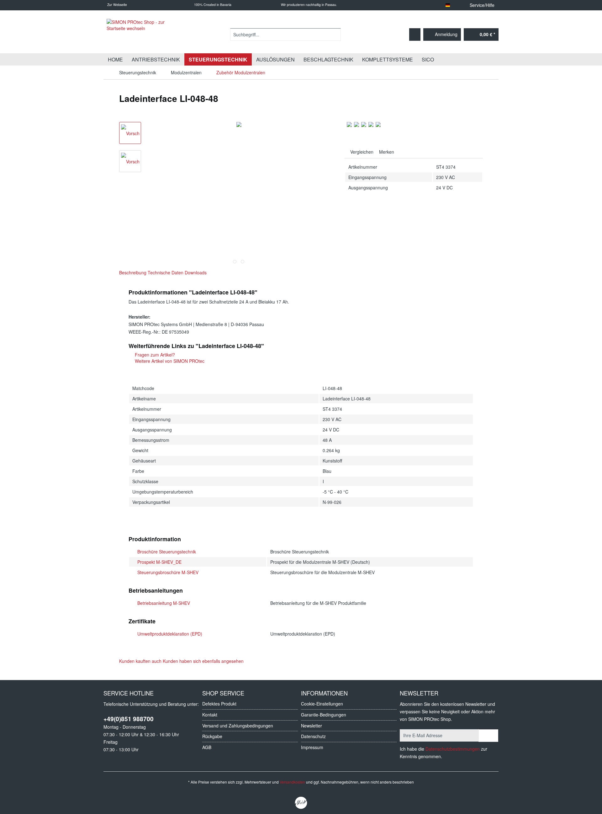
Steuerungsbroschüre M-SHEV (167, 572)
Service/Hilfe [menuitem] (482, 5)
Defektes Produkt (219, 703)
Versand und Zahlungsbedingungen (237, 725)
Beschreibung (132, 272)
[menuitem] (285, 37)
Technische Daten (165, 272)
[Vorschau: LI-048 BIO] (130, 133)
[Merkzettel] (414, 34)
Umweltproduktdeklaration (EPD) (169, 634)
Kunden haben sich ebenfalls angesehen (203, 661)
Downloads (196, 272)
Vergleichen (361, 152)
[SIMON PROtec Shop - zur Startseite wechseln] (141, 34)
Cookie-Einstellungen (322, 703)
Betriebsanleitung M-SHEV (163, 603)
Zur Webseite (116, 4)
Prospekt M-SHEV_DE (159, 562)
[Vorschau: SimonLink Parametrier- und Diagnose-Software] (130, 161)
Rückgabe (212, 736)
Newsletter (311, 725)
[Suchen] (335, 34)
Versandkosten (292, 782)
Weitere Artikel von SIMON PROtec (169, 361)
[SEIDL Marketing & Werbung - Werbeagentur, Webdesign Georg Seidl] (301, 803)
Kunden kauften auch (140, 661)
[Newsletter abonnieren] (488, 735)
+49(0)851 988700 (128, 719)
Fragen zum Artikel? (154, 355)
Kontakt (209, 714)
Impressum (312, 747)
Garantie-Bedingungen (323, 714)
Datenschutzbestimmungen (452, 749)
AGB (206, 747)
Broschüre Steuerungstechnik (166, 551)
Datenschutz (313, 736)
